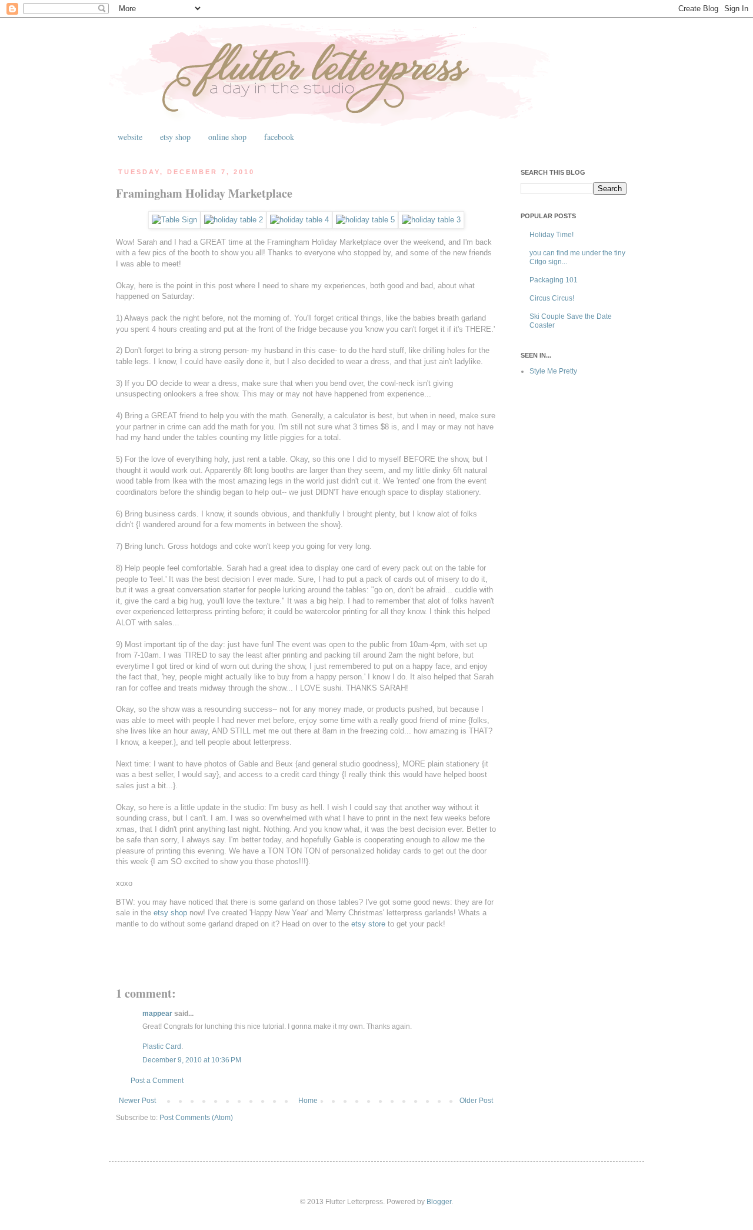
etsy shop (175, 136)
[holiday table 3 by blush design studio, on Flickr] (431, 219)
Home (308, 1100)
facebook (279, 136)
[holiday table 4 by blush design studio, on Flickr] (299, 219)
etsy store (369, 923)
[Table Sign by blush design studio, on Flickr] (174, 219)
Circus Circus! (551, 298)
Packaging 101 (553, 280)
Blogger (439, 1202)
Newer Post (137, 1100)
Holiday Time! (551, 235)
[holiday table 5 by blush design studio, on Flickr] (365, 219)
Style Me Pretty (553, 371)
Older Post (476, 1100)
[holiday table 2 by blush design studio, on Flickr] (233, 219)
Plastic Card (161, 1046)
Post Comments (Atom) (196, 1118)
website (130, 136)
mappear (157, 1013)
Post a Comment (157, 1080)
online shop (227, 136)
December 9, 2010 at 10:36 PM (191, 1060)
